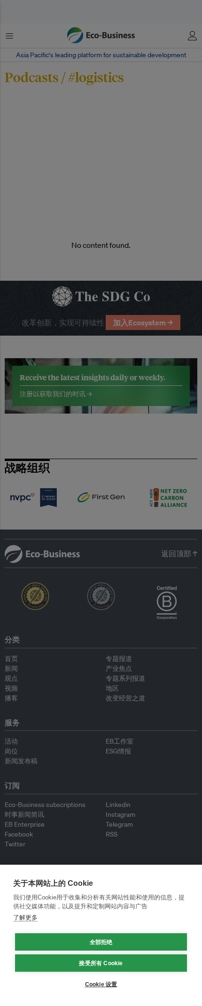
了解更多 (25, 917)
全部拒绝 (101, 942)
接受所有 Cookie (101, 963)
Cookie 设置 (101, 984)
